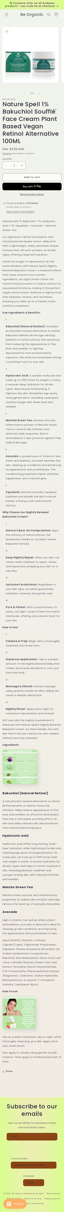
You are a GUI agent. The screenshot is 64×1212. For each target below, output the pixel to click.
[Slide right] (39, 93)
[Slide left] (24, 93)
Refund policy (54, 1193)
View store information (20, 211)
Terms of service (32, 1198)
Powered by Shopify (34, 1193)
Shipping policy (52, 1198)
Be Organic (17, 1193)
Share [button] (9, 1071)
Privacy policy (14, 1198)
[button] (6, 14)
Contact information (33, 1203)
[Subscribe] (53, 1137)
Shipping (6, 153)
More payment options (32, 194)
